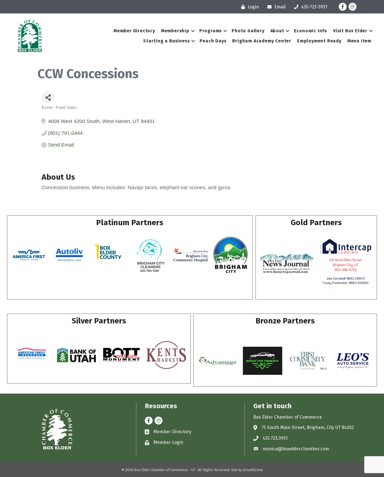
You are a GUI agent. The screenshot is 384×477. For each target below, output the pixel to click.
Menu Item (359, 41)
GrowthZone (253, 470)
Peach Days (213, 41)
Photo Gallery (248, 30)
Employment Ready (319, 41)
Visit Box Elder (350, 30)
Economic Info (310, 30)
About (277, 30)
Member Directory (134, 30)
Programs (210, 30)
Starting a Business (166, 41)
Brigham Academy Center (261, 41)
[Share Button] (48, 97)
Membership (175, 30)
